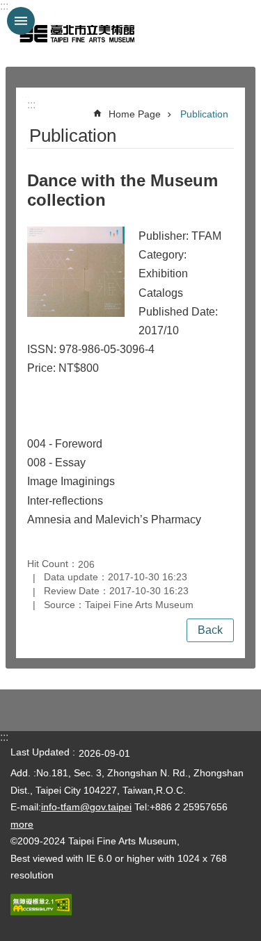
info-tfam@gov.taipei (86, 806)
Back (210, 630)
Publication (204, 114)
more (21, 824)
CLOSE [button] (21, 21)
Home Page (135, 114)
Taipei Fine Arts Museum (76, 33)
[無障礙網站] (41, 911)
